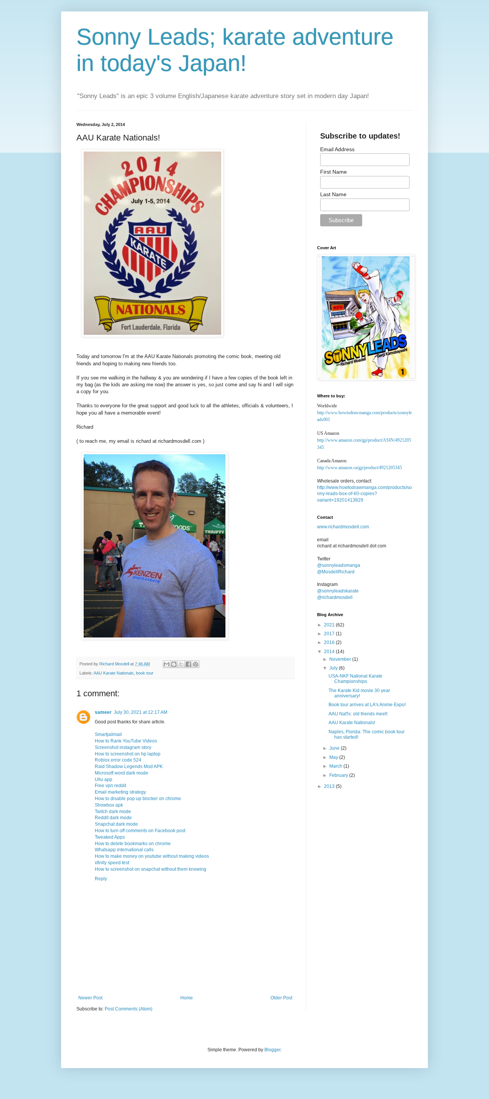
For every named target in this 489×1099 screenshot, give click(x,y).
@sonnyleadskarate (338, 591)
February (339, 775)
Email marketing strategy (120, 792)
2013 (330, 786)
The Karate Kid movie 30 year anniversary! (359, 693)
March (336, 766)
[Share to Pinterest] (195, 664)
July (334, 668)
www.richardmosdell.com (343, 526)
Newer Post (90, 998)
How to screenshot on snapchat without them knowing (150, 869)
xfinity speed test (112, 862)
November (340, 659)
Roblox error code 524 (118, 760)
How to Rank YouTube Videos (126, 741)
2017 (330, 633)
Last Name (333, 194)
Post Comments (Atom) (128, 1009)
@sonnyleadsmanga (338, 565)
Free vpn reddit (110, 785)
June (335, 748)
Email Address (337, 149)
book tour (145, 673)
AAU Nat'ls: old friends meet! (358, 714)
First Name (333, 172)
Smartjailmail (108, 734)
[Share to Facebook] (188, 664)
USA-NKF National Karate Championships (355, 678)
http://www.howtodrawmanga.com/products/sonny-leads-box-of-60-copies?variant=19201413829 (364, 494)
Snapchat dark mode (116, 824)
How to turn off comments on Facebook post (140, 830)
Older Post (281, 998)
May (334, 757)
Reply (101, 878)
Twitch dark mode (113, 811)
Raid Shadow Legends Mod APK (129, 766)
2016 (330, 642)
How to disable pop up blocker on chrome (138, 798)
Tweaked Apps (110, 837)
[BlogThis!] (174, 664)
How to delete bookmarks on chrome (133, 843)
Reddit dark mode (113, 817)
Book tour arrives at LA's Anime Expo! (367, 704)
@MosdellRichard (336, 572)
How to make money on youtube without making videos (152, 856)
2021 (330, 625)
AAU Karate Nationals (114, 673)
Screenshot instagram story (123, 747)
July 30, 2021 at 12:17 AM (140, 712)
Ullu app (103, 779)
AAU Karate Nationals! (352, 722)
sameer (103, 712)
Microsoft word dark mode (121, 773)
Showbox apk (109, 805)
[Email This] (166, 664)
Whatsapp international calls (124, 849)
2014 (330, 651)
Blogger (272, 1049)
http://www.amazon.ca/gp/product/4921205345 (359, 467)
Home (186, 998)
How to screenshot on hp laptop (127, 754)
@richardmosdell (335, 597)
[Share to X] (181, 664)
